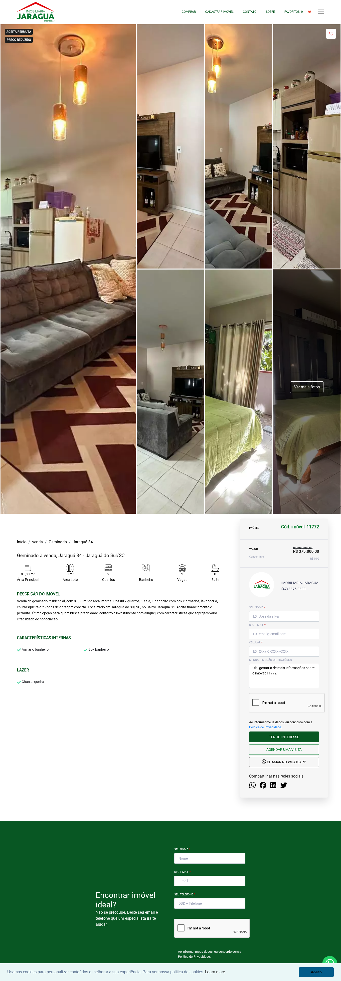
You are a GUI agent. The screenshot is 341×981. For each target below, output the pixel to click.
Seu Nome (182, 849)
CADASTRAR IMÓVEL (219, 12)
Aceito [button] (316, 972)
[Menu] (321, 12)
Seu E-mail (182, 872)
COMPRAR (189, 12)
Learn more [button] (215, 972)
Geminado (58, 542)
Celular (256, 642)
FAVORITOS (293, 12)
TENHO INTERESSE (284, 737)
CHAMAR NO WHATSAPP (286, 762)
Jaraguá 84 (83, 542)
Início (21, 542)
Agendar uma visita (284, 750)
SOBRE (270, 12)
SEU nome (257, 607)
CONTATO (249, 12)
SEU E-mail (257, 625)
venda (37, 542)
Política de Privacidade (265, 727)
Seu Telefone (184, 894)
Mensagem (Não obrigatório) (270, 660)
